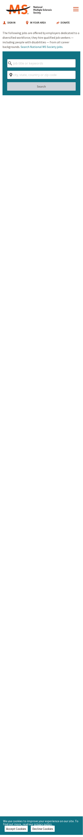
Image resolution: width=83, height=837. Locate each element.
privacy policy (43, 824)
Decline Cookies (42, 829)
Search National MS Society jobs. (42, 47)
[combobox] (41, 63)
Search (41, 86)
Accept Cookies (16, 829)
